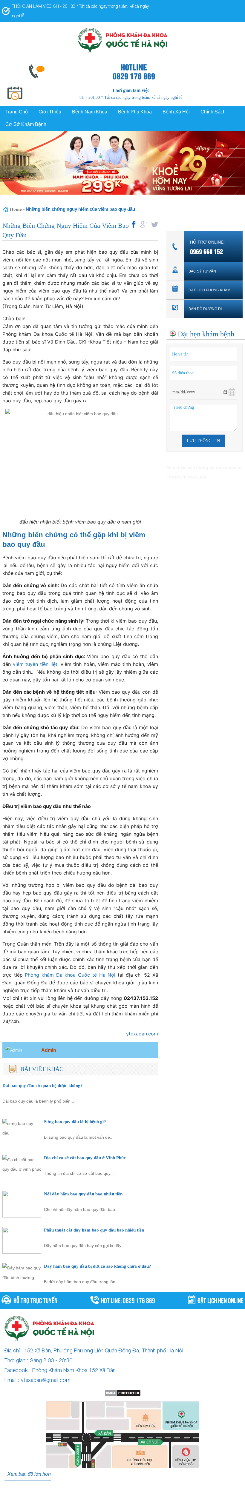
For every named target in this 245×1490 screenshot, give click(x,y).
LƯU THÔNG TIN (203, 440)
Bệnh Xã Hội (176, 111)
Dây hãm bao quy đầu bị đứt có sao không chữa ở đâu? (97, 1266)
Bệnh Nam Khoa (89, 111)
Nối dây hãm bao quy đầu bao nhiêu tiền (83, 1193)
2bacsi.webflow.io (97, 1485)
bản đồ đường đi (205, 309)
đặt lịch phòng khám (209, 290)
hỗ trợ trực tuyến (35, 1299)
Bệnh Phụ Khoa (135, 111)
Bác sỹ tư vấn (202, 271)
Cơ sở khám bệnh (25, 124)
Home (16, 209)
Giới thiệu (50, 111)
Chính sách (213, 111)
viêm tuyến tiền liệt (35, 664)
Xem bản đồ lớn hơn (29, 1474)
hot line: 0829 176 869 (128, 1299)
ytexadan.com (142, 1034)
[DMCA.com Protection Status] (122, 1393)
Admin (48, 1050)
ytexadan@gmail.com (46, 1380)
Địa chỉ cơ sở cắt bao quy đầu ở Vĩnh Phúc (85, 1157)
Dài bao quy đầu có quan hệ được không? (42, 1085)
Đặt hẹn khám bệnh (206, 334)
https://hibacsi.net (187, 477)
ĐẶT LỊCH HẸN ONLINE (220, 1299)
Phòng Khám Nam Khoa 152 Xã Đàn (74, 1370)
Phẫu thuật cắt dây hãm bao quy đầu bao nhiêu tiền (94, 1229)
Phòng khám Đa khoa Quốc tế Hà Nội (70, 975)
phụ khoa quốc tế (182, 1485)
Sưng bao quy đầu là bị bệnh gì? (75, 1121)
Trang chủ (16, 111)
